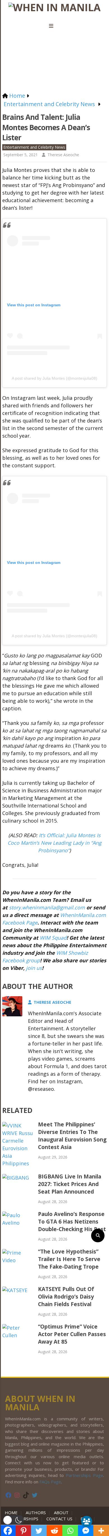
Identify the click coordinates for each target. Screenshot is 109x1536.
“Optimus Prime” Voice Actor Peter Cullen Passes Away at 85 (72, 1334)
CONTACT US (59, 1518)
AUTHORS (35, 1512)
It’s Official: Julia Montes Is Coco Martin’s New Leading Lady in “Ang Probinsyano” (54, 843)
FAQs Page (50, 1481)
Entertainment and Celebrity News (34, 147)
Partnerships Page (84, 1475)
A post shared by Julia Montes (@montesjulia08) (54, 378)
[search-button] (98, 1235)
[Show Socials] (86, 1521)
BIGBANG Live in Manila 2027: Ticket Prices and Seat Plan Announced (69, 1184)
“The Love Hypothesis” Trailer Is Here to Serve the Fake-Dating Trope (69, 1259)
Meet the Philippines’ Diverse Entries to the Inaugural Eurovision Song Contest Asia (72, 1136)
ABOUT (61, 1512)
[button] (13, 1520)
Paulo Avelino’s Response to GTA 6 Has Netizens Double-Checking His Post (72, 1221)
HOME (12, 1512)
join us (34, 968)
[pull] (54, 26)
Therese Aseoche (63, 154)
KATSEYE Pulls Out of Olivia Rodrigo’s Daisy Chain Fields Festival (66, 1296)
